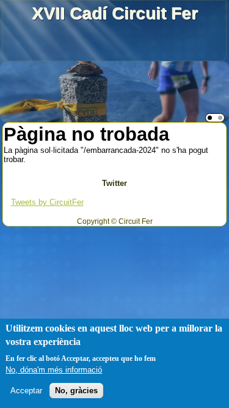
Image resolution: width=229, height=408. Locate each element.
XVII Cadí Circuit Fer (115, 13)
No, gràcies (76, 390)
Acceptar (26, 390)
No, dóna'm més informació (53, 369)
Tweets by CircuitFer (47, 202)
